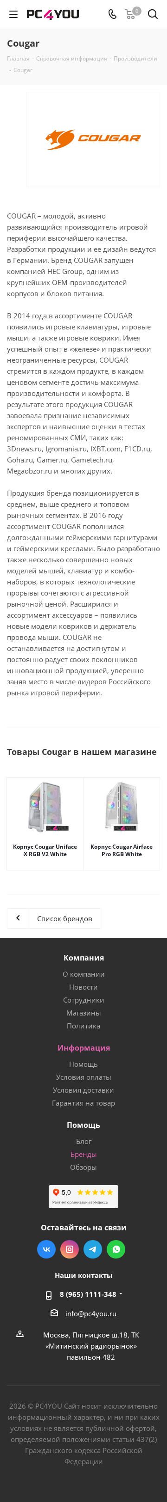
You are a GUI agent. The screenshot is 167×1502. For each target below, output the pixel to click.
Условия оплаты (83, 1077)
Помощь (83, 1064)
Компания (84, 958)
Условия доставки (83, 1090)
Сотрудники (83, 999)
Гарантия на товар (83, 1102)
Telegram (93, 1249)
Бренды (84, 1154)
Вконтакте (46, 1249)
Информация (84, 1048)
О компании (84, 974)
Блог (83, 1141)
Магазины (83, 1012)
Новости (83, 986)
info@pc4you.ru (90, 1313)
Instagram (69, 1249)
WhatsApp (116, 1249)
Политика (83, 1025)
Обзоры (83, 1167)
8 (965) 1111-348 (88, 1294)
